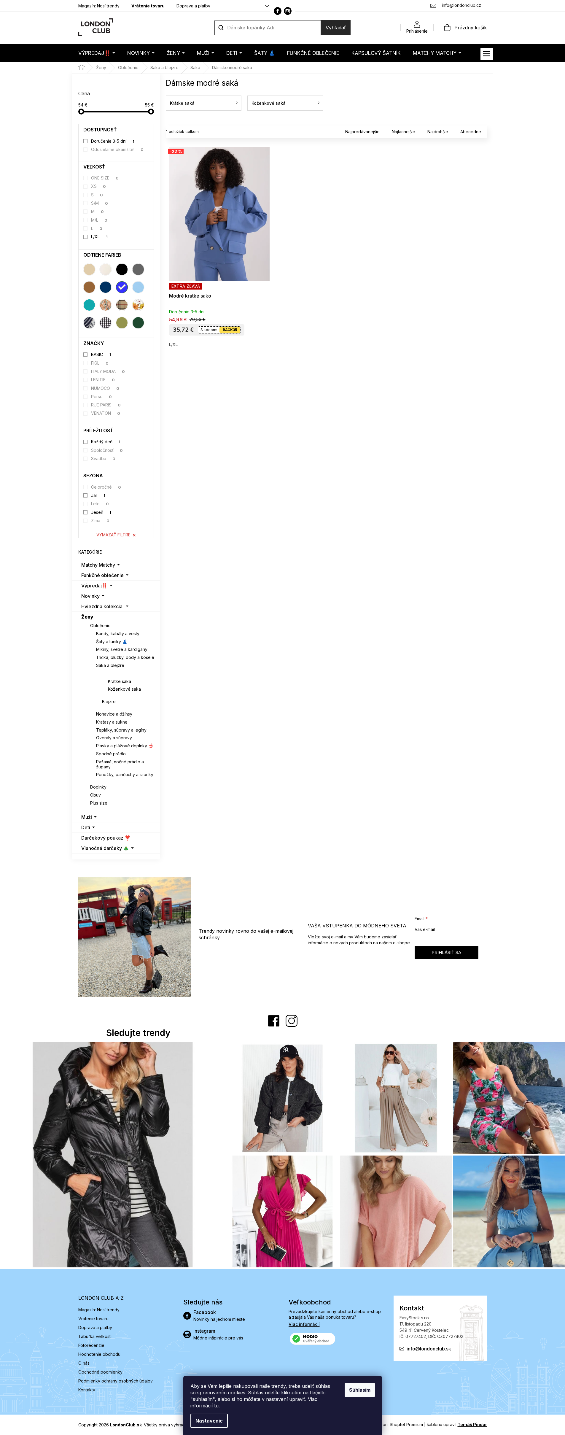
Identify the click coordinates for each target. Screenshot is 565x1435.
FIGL (100, 362)
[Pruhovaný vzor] (89, 323)
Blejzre (109, 701)
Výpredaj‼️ (94, 586)
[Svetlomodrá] (138, 287)
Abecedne (470, 131)
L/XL (99, 236)
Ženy (87, 617)
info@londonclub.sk (429, 1349)
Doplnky (98, 786)
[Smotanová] (106, 269)
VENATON (105, 413)
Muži (86, 817)
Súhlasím (359, 1390)
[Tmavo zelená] (138, 323)
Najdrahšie (437, 131)
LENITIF (103, 379)
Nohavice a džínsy (114, 713)
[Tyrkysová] (89, 305)
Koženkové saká (124, 689)
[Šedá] (138, 269)
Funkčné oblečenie (102, 575)
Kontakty (86, 1389)
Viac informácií (304, 1324)
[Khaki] (122, 323)
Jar (98, 495)
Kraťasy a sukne (112, 721)
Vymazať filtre (113, 534)
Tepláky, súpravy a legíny (121, 729)
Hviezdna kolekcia (101, 606)
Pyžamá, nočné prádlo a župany (120, 764)
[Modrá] (122, 287)
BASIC (101, 354)
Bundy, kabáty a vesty (117, 633)
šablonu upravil (457, 1424)
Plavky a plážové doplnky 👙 (124, 745)
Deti (85, 827)
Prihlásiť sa (446, 952)
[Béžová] (89, 269)
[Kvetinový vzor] (138, 305)
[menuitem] (96, 53)
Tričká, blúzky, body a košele (125, 657)
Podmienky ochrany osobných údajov (115, 1380)
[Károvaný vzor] (122, 305)
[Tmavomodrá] (106, 287)
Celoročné (106, 487)
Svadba (103, 458)
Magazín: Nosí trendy (99, 5)
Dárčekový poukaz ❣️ (105, 838)
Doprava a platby (193, 5)
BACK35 (230, 330)
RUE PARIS (106, 404)
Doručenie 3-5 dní (112, 141)
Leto (100, 503)
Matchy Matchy (98, 565)
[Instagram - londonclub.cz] (288, 11)
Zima (100, 520)
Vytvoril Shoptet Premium (398, 1424)
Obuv (95, 794)
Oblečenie (100, 625)
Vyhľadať (336, 28)
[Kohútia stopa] (106, 323)
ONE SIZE (105, 177)
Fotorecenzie (91, 1345)
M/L (99, 220)
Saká (107, 673)
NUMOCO (105, 388)
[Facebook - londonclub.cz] (277, 11)
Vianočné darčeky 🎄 (105, 848)
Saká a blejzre (110, 665)
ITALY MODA (108, 371)
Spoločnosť (107, 450)
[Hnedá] (89, 287)
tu (216, 1406)
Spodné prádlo (111, 753)
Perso (101, 396)
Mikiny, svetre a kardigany (121, 649)
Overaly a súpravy (114, 737)
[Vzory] (106, 305)
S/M (99, 203)
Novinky (90, 596)
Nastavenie (209, 1421)
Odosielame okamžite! (117, 149)
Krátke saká (119, 681)
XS (98, 186)
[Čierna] (122, 269)
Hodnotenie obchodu (99, 1354)
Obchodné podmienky (100, 1371)
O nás (84, 1363)
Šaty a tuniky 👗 (111, 641)
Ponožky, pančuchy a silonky (124, 774)
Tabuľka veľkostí (95, 1336)
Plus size (98, 802)
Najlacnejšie (403, 131)
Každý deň (105, 441)
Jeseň (101, 512)
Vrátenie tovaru (148, 5)
